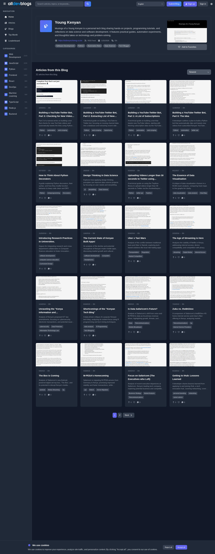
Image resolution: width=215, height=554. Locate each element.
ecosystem (105, 256)
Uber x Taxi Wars (137, 238)
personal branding (179, 393)
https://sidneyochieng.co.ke (70, 40)
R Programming (101, 326)
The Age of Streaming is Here (188, 238)
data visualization (179, 193)
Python (42, 130)
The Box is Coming (49, 375)
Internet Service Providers (182, 327)
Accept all (181, 547)
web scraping (62, 130)
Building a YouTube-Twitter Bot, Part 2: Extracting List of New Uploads (100, 116)
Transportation (134, 252)
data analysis (192, 193)
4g (191, 323)
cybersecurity (44, 326)
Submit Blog (174, 4)
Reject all (168, 547)
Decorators (66, 193)
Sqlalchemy (108, 130)
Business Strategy (135, 393)
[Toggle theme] (211, 4)
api (85, 390)
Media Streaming (54, 390)
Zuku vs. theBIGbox (182, 309)
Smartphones (88, 260)
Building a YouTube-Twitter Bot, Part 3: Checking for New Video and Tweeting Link (56, 116)
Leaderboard (14, 41)
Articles (11, 23)
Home (11, 17)
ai (85, 189)
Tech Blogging (89, 330)
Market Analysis (149, 393)
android (42, 390)
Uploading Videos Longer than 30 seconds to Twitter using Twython (145, 179)
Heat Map (203, 193)
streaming (176, 252)
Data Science (103, 189)
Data (130, 323)
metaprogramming (54, 193)
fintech (91, 390)
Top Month (13, 35)
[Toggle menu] (4, 3)
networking (192, 393)
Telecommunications (142, 323)
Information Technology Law (49, 330)
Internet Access (200, 252)
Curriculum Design (46, 264)
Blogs (11, 29)
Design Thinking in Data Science (100, 175)
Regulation (145, 252)
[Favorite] (45, 135)
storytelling (92, 189)
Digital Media (187, 252)
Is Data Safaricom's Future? (142, 309)
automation (51, 130)
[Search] (87, 4)
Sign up (191, 4)
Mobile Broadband (135, 327)
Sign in (203, 4)
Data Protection (57, 326)
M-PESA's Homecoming (96, 375)
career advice (178, 397)
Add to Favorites (188, 47)
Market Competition (135, 256)
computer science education (49, 260)
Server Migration (102, 390)
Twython (149, 193)
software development (47, 256)
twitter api (195, 130)
